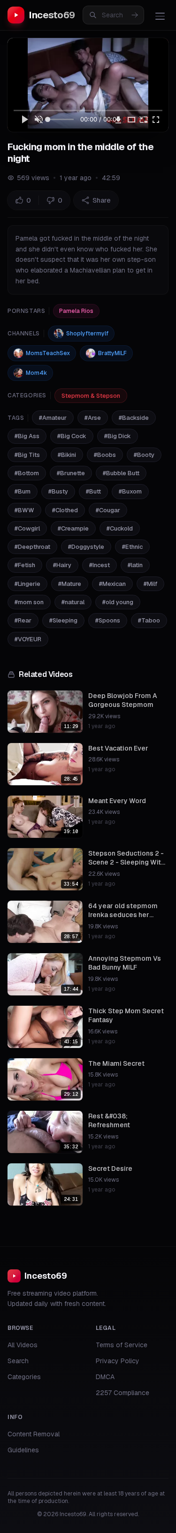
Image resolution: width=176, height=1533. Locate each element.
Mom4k (36, 373)
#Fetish (25, 565)
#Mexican (112, 584)
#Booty (144, 455)
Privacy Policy (117, 1361)
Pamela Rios (76, 311)
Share (101, 200)
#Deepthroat (32, 547)
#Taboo (149, 620)
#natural (72, 602)
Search (18, 1361)
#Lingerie (27, 584)
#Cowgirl (27, 528)
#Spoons (107, 620)
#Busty (58, 491)
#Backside (134, 418)
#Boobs (105, 455)
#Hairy (62, 565)
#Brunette (71, 473)
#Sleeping (63, 620)
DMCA (105, 1377)
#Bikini (67, 455)
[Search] (134, 15)
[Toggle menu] (160, 16)
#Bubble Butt (121, 473)
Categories (24, 1377)
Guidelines (23, 1450)
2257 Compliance (122, 1393)
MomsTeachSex (48, 353)
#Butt (93, 491)
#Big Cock (71, 436)
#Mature (69, 584)
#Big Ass (27, 436)
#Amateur (53, 418)
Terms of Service (121, 1345)
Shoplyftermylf (87, 333)
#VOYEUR (28, 639)
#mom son (29, 602)
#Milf (150, 584)
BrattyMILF (112, 353)
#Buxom (130, 491)
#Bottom (27, 473)
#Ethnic (132, 547)
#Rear (23, 620)
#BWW (24, 510)
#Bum (23, 491)
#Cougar (108, 510)
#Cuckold (120, 528)
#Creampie (73, 528)
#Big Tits (27, 455)
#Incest (99, 565)
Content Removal (34, 1434)
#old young (117, 602)
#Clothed (65, 510)
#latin (135, 565)
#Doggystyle (86, 547)
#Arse (92, 418)
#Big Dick (117, 436)
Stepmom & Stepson (90, 396)
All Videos (23, 1345)
